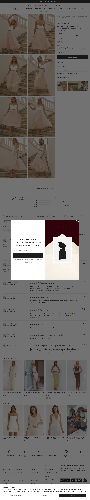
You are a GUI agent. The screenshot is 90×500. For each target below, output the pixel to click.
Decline (44, 495)
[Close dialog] (77, 221)
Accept (72, 495)
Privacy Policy (82, 491)
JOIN (28, 256)
